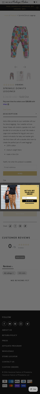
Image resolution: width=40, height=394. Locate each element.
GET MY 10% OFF (29, 201)
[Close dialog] (38, 186)
